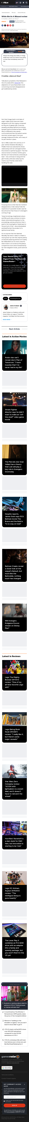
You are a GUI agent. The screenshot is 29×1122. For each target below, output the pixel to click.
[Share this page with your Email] (13, 25)
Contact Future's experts (9, 1078)
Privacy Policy (18, 1111)
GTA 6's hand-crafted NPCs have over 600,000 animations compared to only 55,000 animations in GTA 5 (15, 1032)
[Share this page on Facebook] (2, 25)
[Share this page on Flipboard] (10, 25)
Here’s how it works (14, 30)
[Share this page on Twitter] (5, 25)
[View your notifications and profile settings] (23, 2)
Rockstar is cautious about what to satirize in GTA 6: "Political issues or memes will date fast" (15, 1005)
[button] (26, 2)
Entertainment (6, 12)
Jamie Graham (20, 21)
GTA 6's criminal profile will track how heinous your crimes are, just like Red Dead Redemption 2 (15, 1042)
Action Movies (21, 12)
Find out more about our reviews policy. (19, 72)
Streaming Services (15, 298)
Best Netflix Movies (13, 6)
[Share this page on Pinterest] (8, 25)
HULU (5, 298)
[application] (14, 174)
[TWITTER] (21, 306)
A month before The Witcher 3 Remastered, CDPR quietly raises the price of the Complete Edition (15, 1014)
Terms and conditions (8, 1075)
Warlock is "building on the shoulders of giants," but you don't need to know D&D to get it (15, 1022)
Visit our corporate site (13, 1062)
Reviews (12, 21)
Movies (14, 12)
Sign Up (14, 1105)
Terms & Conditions (11, 1112)
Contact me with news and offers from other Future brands (14, 1101)
